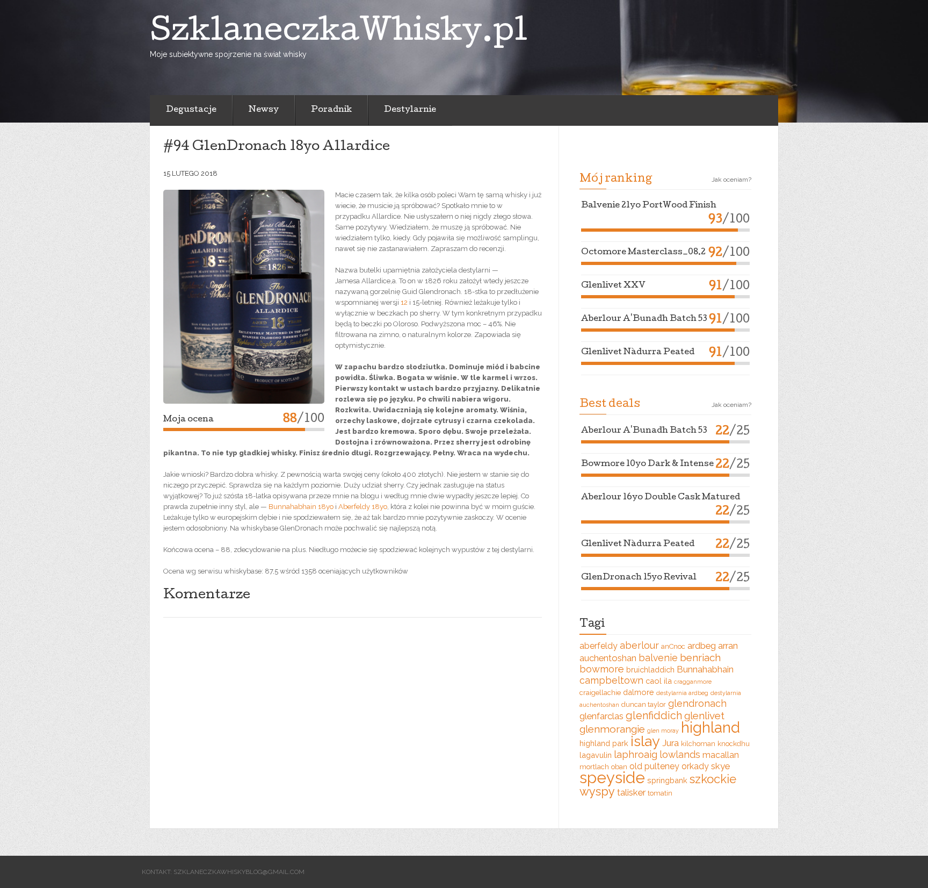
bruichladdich (650, 669)
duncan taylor (643, 704)
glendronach (697, 703)
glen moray (663, 730)
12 (404, 302)
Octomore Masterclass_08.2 (643, 252)
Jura (670, 742)
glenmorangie (612, 729)
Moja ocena (188, 420)
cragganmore (693, 681)
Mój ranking (615, 179)
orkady (695, 766)
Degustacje (191, 110)
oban (619, 767)
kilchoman (698, 744)
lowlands (679, 754)
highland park (603, 743)
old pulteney (654, 766)
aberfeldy (598, 646)
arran (728, 645)
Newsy (264, 110)
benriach (700, 657)
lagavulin (595, 755)
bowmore (601, 669)
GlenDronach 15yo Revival (639, 578)
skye (720, 766)
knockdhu (733, 744)
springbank (667, 780)
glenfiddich (654, 716)
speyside (612, 777)
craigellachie (600, 693)
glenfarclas (601, 716)
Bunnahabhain (705, 669)
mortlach (594, 767)
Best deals (609, 404)
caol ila (659, 680)
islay (645, 741)
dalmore (638, 692)
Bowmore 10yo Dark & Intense (647, 464)
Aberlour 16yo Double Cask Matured (660, 497)
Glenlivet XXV (613, 286)
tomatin (660, 793)
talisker (631, 792)
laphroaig (635, 754)
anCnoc (673, 646)
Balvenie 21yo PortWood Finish (648, 206)
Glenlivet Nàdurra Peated (637, 352)
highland (710, 727)
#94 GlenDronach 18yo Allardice (276, 147)
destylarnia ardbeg (682, 693)
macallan (720, 755)
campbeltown (611, 680)
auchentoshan (607, 658)
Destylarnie (410, 110)
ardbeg (701, 645)
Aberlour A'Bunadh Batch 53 (644, 319)
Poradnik (331, 110)
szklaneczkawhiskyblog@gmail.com (239, 872)
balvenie (658, 657)
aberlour (639, 645)
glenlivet (704, 715)
